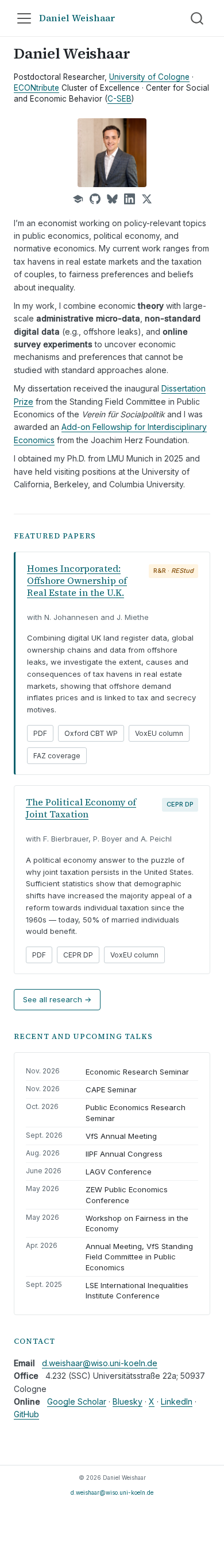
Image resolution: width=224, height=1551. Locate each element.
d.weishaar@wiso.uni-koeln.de (99, 1363)
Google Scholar (76, 1401)
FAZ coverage (56, 755)
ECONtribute (36, 87)
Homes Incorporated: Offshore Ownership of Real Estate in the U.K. (77, 580)
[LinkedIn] (129, 199)
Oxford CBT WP (91, 733)
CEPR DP (78, 955)
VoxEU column (159, 733)
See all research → (57, 999)
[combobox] (197, 18)
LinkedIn (176, 1401)
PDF (40, 733)
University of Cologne (149, 77)
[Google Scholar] (77, 199)
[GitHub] (94, 199)
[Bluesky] (112, 199)
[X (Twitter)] (146, 199)
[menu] (24, 18)
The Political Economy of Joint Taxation (81, 808)
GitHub (26, 1414)
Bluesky (127, 1401)
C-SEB (119, 98)
